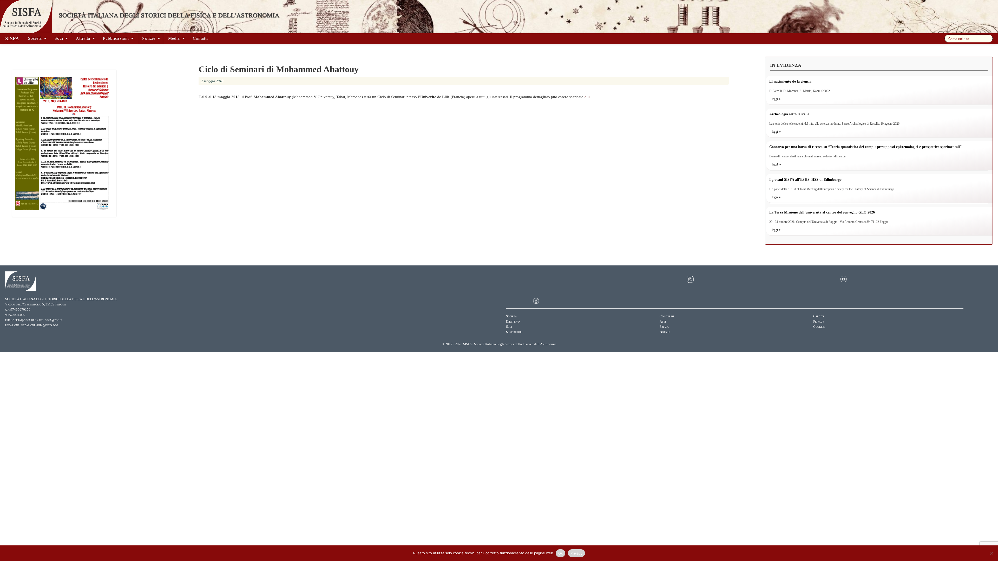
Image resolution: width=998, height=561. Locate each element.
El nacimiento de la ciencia (790, 81)
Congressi (667, 316)
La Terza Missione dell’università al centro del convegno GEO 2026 (822, 212)
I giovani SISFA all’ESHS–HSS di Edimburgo (805, 180)
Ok (560, 553)
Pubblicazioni (116, 38)
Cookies (819, 327)
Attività (83, 38)
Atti (663, 321)
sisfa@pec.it (53, 320)
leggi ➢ (776, 99)
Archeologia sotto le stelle (789, 114)
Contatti (200, 38)
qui (587, 97)
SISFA (12, 38)
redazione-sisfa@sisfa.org (39, 325)
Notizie (149, 38)
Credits (818, 316)
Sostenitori (514, 332)
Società (35, 38)
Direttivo (513, 321)
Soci (59, 38)
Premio (664, 327)
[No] (991, 553)
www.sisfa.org (15, 315)
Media (174, 38)
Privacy (818, 321)
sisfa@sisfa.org (25, 320)
